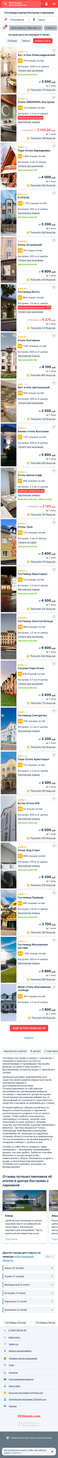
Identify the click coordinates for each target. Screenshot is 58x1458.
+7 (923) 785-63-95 (17, 1330)
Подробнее (11, 1239)
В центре (35, 1051)
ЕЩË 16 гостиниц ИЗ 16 (29, 1028)
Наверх (29, 1038)
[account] (46, 4)
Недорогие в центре (15, 1051)
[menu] (54, 4)
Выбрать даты (43, 40)
